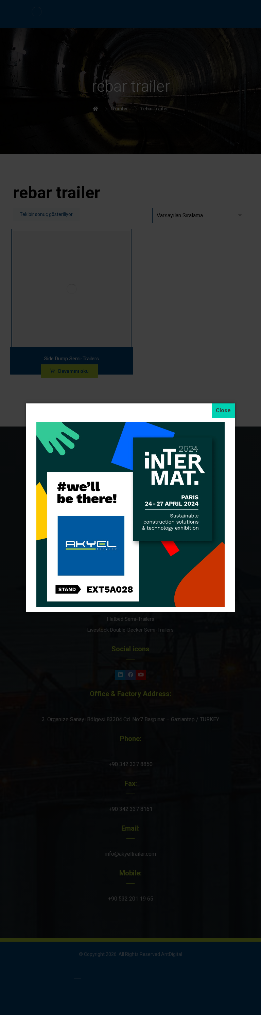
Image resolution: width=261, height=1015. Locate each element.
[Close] (223, 410)
